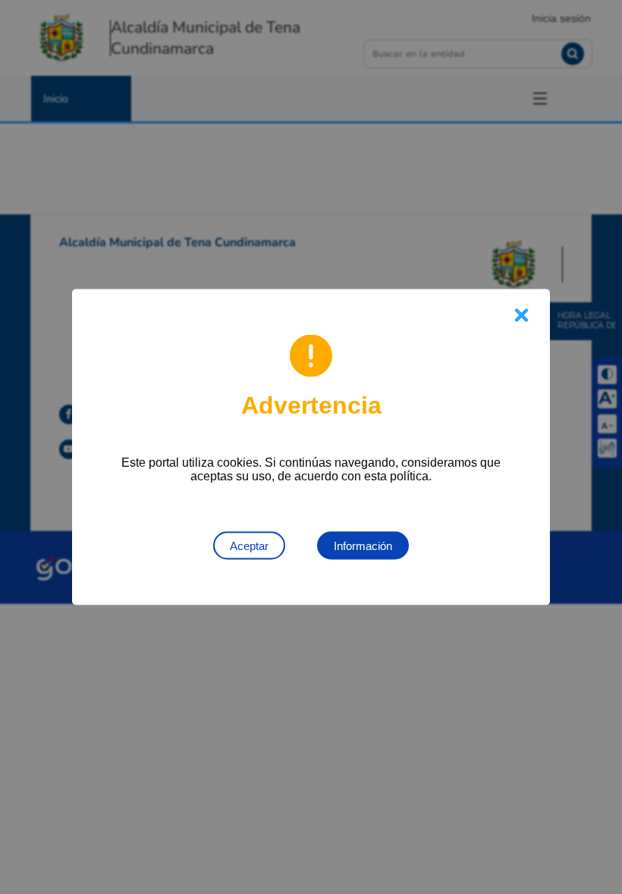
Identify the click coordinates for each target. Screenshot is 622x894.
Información (363, 545)
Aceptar (249, 545)
